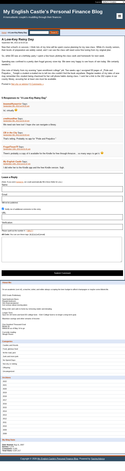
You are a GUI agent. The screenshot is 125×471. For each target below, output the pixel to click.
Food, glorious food (10, 349)
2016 (5, 404)
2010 (5, 426)
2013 (5, 415)
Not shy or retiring (10, 364)
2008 (5, 434)
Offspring (6, 368)
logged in (19, 182)
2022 (5, 381)
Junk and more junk (10, 356)
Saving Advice (98, 459)
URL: (4, 213)
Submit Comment (62, 273)
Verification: (7, 222)
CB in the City (10, 132)
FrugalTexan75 (10, 147)
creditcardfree (10, 118)
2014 (5, 411)
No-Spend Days (9, 360)
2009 (5, 430)
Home (4, 33)
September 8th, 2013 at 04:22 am (16, 106)
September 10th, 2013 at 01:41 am (16, 149)
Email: (5, 194)
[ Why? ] (30, 231)
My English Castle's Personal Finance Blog (57, 459)
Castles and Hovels (10, 345)
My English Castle (12, 161)
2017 (5, 400)
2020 (5, 389)
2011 (5, 422)
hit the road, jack (9, 353)
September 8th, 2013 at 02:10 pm (16, 121)
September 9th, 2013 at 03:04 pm (16, 135)
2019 (5, 392)
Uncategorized (8, 371)
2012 (5, 419)
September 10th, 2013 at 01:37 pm (16, 164)
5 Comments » (37, 84)
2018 (5, 396)
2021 (5, 385)
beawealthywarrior (12, 104)
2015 (5, 407)
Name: (5, 185)
